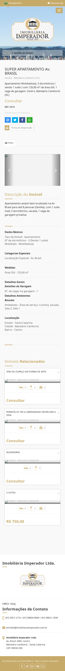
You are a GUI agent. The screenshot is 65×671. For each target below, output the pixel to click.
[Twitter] (27, 666)
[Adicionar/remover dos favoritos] (58, 372)
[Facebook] (21, 666)
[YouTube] (37, 666)
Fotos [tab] (10, 142)
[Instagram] (43, 666)
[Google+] (32, 666)
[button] (9, 170)
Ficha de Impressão (21, 127)
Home (8, 52)
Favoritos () (56, 3)
